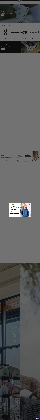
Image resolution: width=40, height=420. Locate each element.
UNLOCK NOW (15, 213)
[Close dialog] (29, 204)
